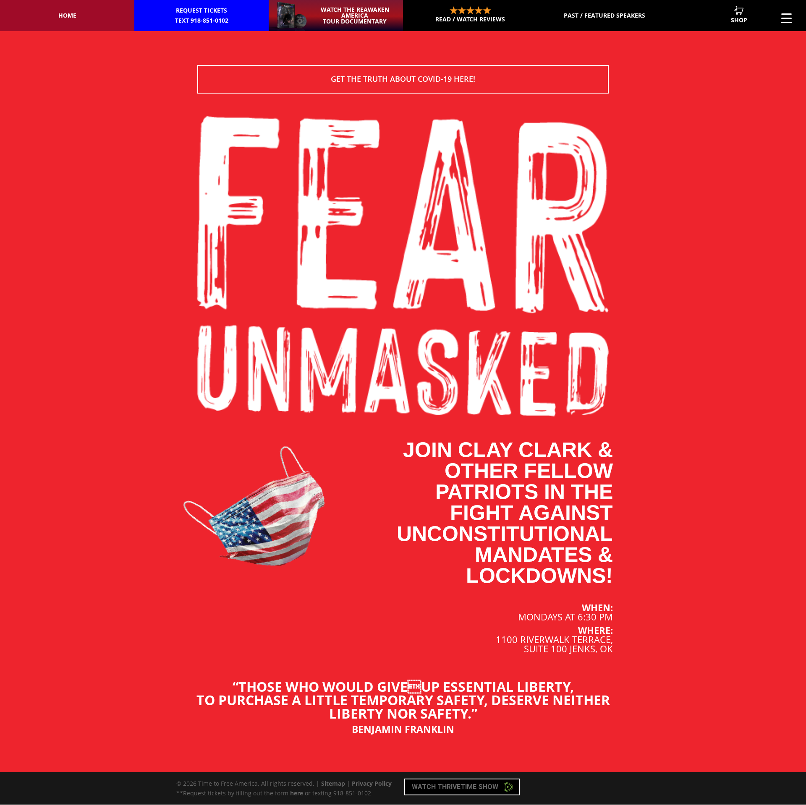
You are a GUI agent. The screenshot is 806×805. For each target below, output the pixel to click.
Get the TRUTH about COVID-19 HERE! (403, 79)
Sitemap (333, 783)
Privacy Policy (372, 783)
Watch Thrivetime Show (456, 787)
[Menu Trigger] (786, 17)
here (296, 793)
